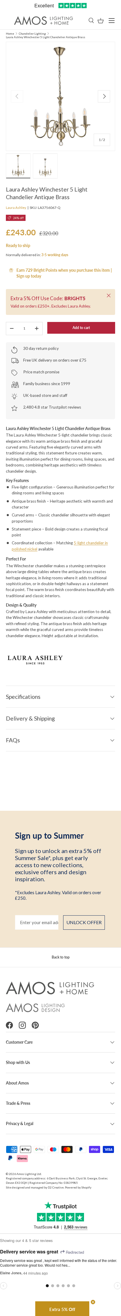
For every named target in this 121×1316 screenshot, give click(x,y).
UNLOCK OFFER (84, 922)
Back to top (61, 957)
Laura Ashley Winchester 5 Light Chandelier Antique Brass (45, 37)
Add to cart (81, 327)
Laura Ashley (16, 207)
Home (10, 33)
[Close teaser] (93, 1302)
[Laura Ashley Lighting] (60, 659)
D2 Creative (56, 1187)
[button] (100, 20)
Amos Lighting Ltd (28, 1174)
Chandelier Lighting (32, 33)
